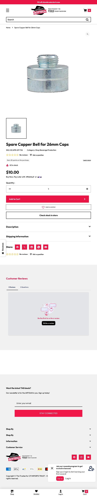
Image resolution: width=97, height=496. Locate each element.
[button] (87, 10)
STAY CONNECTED (48, 413)
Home (8, 28)
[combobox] (48, 19)
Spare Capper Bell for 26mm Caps (27, 28)
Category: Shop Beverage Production (41, 150)
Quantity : (10, 183)
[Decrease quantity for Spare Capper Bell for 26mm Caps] (8, 189)
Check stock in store (48, 215)
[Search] (87, 19)
